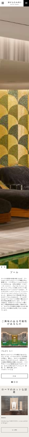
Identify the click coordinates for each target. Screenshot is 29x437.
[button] (2, 3)
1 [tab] (12, 382)
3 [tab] (17, 382)
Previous (1, 267)
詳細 (14, 376)
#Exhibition (3, 417)
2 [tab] (14, 382)
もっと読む (14, 429)
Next (4, 267)
